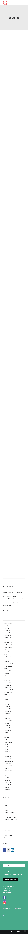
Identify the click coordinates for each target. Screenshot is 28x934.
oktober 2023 (8, 692)
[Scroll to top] (25, 931)
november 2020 (8, 763)
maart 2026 (7, 633)
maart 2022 (7, 728)
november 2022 (8, 713)
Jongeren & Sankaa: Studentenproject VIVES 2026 (13, 599)
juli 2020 (6, 773)
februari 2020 (8, 785)
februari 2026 (8, 635)
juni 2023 (6, 701)
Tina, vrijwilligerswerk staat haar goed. (13, 602)
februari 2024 (8, 685)
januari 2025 (7, 661)
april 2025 (7, 654)
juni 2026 (6, 625)
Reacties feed (8, 835)
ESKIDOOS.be (17, 932)
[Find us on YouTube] (20, 853)
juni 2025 (6, 649)
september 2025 (8, 644)
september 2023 (8, 694)
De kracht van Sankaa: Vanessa (12, 55)
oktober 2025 (8, 642)
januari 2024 (7, 687)
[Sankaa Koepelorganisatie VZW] (5, 2)
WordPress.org (8, 837)
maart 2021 (7, 754)
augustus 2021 (8, 742)
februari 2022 (8, 730)
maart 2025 (7, 656)
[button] (24, 2)
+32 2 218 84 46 (7, 890)
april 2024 (7, 680)
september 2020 (8, 768)
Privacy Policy (6, 872)
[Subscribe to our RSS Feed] (16, 853)
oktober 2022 (8, 716)
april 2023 (7, 706)
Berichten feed (8, 833)
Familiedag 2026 (7, 605)
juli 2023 (6, 699)
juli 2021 (6, 744)
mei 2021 (6, 749)
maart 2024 (7, 682)
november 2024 (8, 663)
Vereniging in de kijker (10, 817)
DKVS (5, 803)
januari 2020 (7, 787)
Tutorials (6, 815)
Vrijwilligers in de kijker (10, 819)
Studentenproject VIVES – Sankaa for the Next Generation (13, 593)
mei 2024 (6, 678)
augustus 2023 (8, 697)
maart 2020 (7, 782)
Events (6, 805)
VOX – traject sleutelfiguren (10, 596)
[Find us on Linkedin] (12, 850)
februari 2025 (8, 659)
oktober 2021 (8, 737)
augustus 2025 (8, 647)
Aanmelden (7, 830)
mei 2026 (6, 628)
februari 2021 (8, 756)
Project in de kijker (9, 812)
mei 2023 (6, 704)
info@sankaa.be (7, 892)
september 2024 (8, 668)
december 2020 (8, 761)
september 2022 (8, 718)
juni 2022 (6, 723)
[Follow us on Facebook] (4, 850)
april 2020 (7, 780)
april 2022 (7, 725)
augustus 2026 (8, 623)
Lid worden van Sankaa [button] (10, 879)
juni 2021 (6, 747)
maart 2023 (7, 709)
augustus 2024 (8, 671)
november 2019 (8, 792)
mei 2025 (6, 652)
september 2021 (8, 739)
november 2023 (8, 690)
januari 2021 (7, 758)
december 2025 (8, 640)
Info (5, 807)
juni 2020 (6, 775)
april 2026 (7, 630)
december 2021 (8, 735)
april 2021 (7, 751)
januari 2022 (7, 732)
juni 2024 (6, 675)
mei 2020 (6, 777)
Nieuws (6, 810)
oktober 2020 (8, 766)
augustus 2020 (8, 770)
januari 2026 (7, 637)
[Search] (14, 579)
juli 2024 (6, 673)
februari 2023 (8, 711)
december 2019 (8, 789)
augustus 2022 (8, 720)
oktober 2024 (8, 666)
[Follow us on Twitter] (8, 850)
